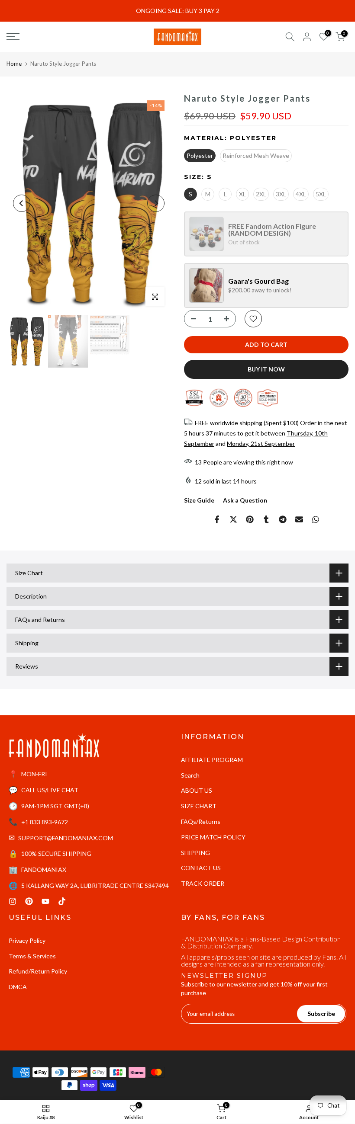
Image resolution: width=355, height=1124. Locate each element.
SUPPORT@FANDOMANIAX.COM (65, 838)
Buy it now (266, 369)
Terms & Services (32, 956)
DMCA (18, 986)
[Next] (156, 203)
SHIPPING (195, 852)
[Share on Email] (299, 519)
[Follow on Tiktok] (62, 901)
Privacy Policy (27, 940)
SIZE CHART (198, 806)
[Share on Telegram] (283, 519)
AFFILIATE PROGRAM (212, 759)
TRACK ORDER (202, 883)
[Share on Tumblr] (266, 519)
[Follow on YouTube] (45, 901)
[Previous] (21, 203)
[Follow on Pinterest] (29, 901)
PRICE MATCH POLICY (213, 837)
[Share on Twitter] (233, 519)
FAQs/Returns (200, 821)
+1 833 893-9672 (44, 822)
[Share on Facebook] (217, 519)
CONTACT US (201, 867)
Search (190, 775)
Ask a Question (245, 500)
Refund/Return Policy (38, 971)
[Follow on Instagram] (12, 901)
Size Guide (199, 500)
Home (14, 63)
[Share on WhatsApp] (316, 519)
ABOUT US (196, 790)
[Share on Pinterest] (250, 519)
